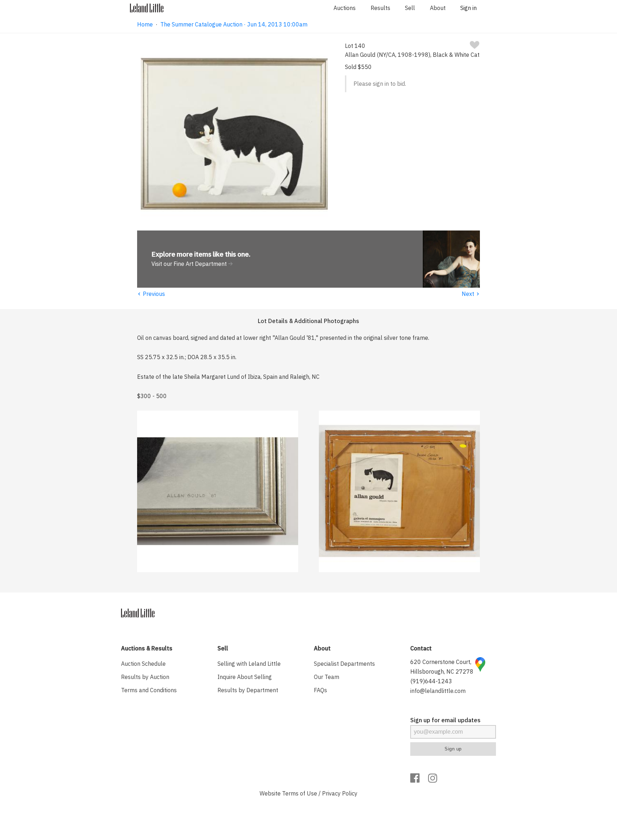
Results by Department (247, 690)
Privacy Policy (339, 793)
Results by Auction (145, 676)
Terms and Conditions (149, 690)
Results (380, 7)
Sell (410, 7)
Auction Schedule (143, 663)
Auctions (344, 7)
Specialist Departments (344, 663)
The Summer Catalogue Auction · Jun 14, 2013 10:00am (233, 24)
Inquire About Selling (244, 676)
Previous (151, 293)
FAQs (320, 690)
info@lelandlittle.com (438, 690)
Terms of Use (299, 793)
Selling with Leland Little (249, 663)
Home (145, 24)
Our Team (326, 676)
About (438, 7)
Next (471, 293)
